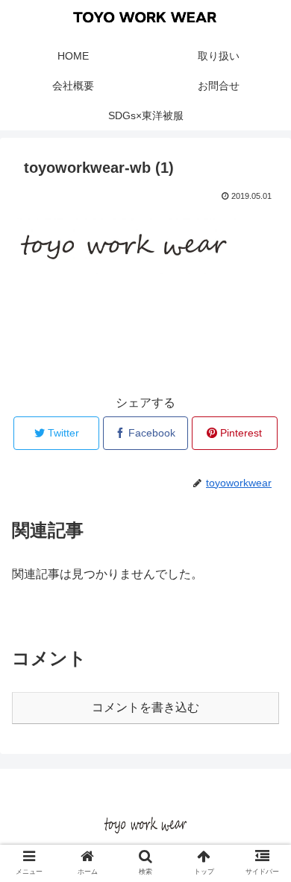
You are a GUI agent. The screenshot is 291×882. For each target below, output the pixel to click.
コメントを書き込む (145, 707)
